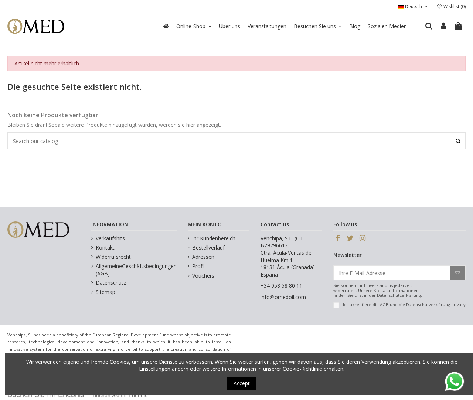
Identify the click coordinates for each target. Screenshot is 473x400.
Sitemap (105, 291)
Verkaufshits (110, 238)
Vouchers (203, 275)
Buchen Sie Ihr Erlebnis (120, 395)
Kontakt (105, 247)
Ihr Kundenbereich (213, 238)
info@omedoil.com (283, 297)
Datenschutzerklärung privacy (436, 304)
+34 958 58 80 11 (281, 285)
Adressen (203, 256)
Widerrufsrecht (113, 256)
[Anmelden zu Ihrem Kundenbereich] (444, 26)
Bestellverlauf (208, 247)
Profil (198, 266)
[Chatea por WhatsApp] (454, 380)
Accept (242, 383)
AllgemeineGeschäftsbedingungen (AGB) (136, 269)
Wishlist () (454, 6)
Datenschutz (111, 282)
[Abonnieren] (457, 273)
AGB (384, 304)
